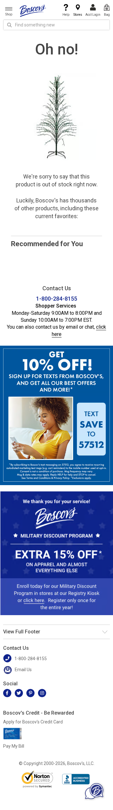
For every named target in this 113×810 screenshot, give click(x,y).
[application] (94, 791)
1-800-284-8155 (56, 298)
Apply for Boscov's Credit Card (33, 721)
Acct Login (92, 14)
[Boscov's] (33, 10)
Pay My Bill (13, 746)
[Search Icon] (9, 25)
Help (65, 14)
